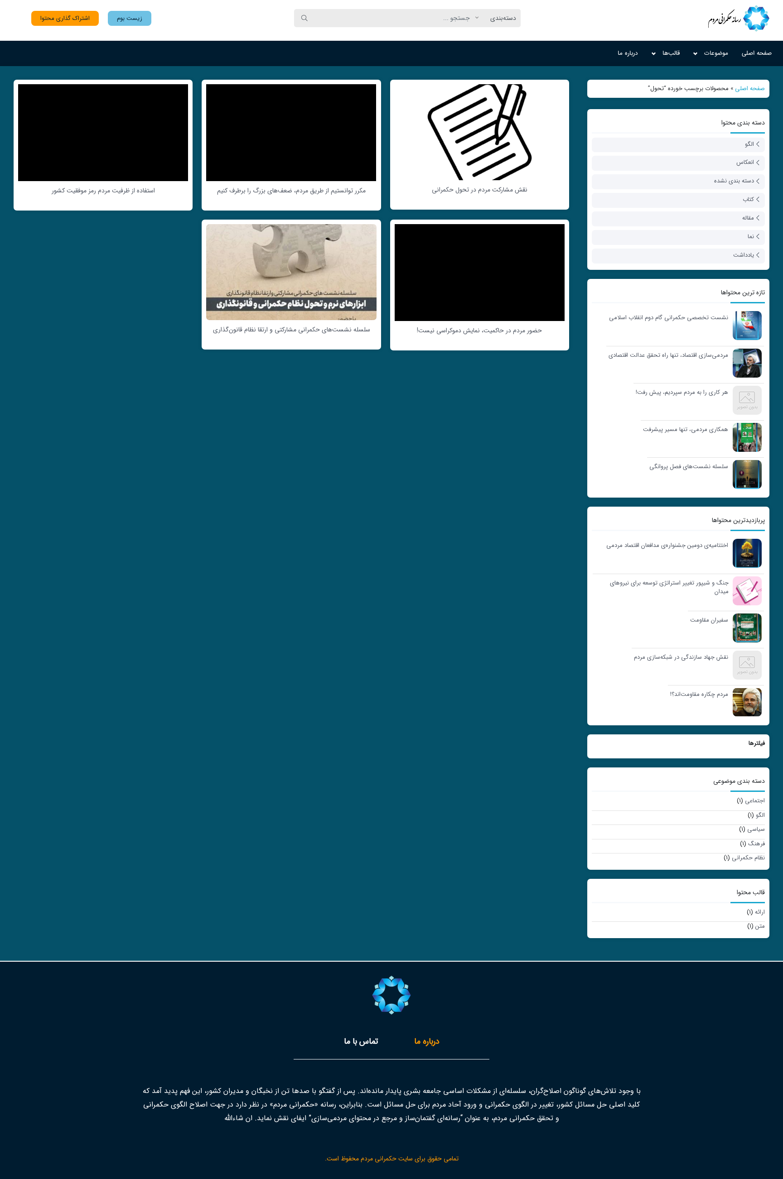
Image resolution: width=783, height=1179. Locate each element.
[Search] (304, 18)
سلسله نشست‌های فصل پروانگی (688, 466)
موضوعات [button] (716, 53)
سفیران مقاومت (709, 620)
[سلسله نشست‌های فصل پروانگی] (745, 474)
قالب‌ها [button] (671, 53)
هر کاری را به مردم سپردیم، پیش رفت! (682, 392)
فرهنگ (756, 843)
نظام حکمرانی (748, 858)
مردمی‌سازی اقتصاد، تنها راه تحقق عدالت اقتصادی (668, 355)
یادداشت (743, 255)
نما (751, 236)
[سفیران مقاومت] (745, 627)
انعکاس (745, 162)
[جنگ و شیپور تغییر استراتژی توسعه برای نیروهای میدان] (745, 590)
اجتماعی (755, 800)
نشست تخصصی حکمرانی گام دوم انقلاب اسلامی (668, 317)
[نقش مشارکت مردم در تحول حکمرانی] (480, 132)
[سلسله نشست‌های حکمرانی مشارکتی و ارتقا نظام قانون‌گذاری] (291, 272)
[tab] (426, 1041)
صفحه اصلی (757, 53)
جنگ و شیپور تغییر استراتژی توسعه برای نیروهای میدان (669, 587)
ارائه (760, 912)
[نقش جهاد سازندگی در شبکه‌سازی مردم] (745, 664)
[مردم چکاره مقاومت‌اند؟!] (745, 701)
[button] (129, 18)
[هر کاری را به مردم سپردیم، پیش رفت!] (745, 399)
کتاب (748, 199)
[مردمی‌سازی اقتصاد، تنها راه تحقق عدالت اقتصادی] (745, 362)
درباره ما (628, 53)
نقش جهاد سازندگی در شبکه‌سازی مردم (681, 657)
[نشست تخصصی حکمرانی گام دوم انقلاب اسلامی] (745, 325)
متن (760, 926)
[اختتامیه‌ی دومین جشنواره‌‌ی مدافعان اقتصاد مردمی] (745, 552)
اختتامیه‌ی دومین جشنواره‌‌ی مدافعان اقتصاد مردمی (667, 545)
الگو (749, 144)
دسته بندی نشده (734, 181)
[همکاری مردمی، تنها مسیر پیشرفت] (745, 436)
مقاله (748, 218)
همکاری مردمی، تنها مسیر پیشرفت (685, 429)
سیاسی (756, 829)
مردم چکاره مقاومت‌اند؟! (699, 694)
